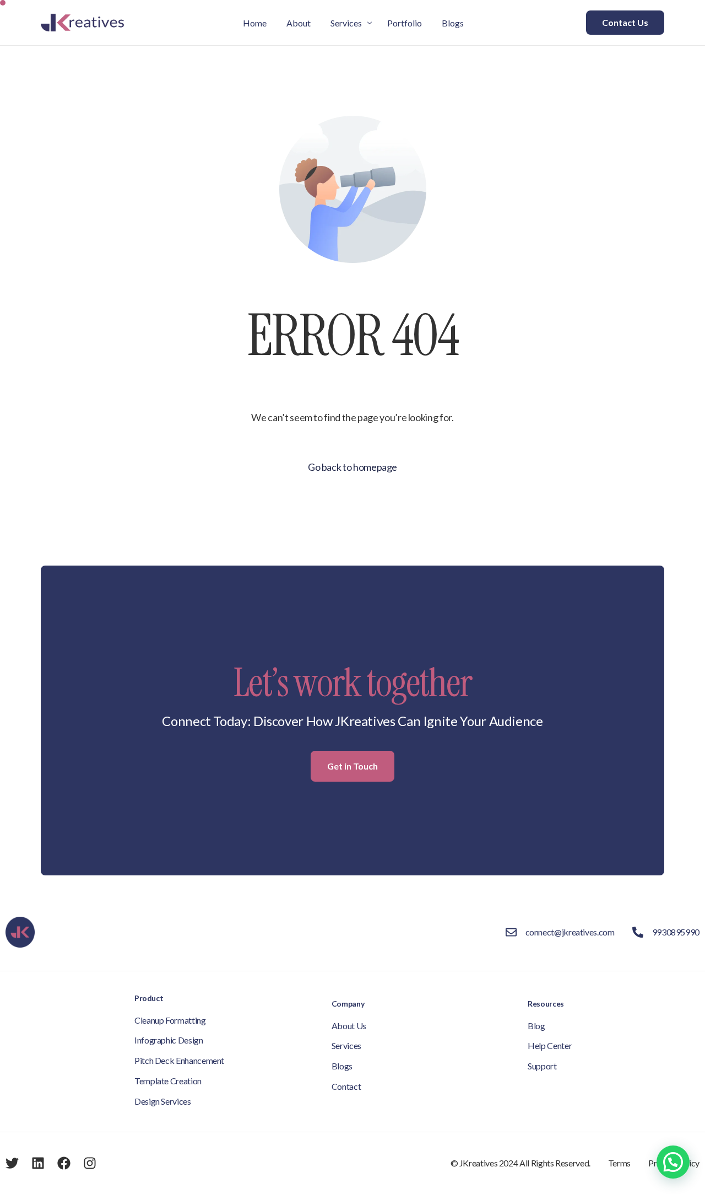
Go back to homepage (352, 467)
